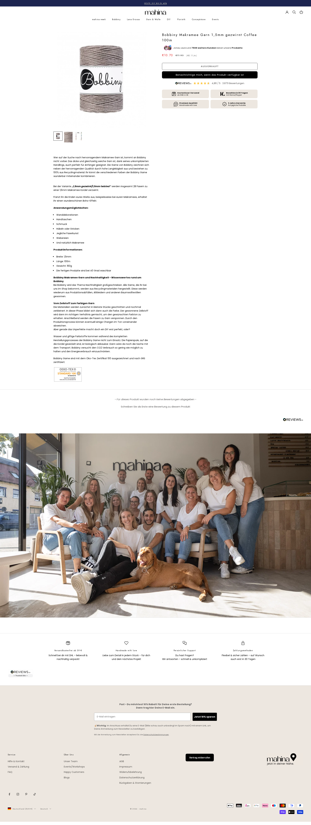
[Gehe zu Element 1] (58, 136)
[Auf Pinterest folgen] (26, 794)
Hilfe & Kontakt (16, 761)
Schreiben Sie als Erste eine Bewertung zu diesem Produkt (155, 406)
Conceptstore (199, 19)
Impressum (125, 766)
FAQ (10, 772)
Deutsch (44, 809)
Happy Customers (74, 772)
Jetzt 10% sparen (204, 716)
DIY (169, 19)
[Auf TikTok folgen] (34, 794)
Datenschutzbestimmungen (156, 734)
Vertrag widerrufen (199, 757)
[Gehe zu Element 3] (78, 136)
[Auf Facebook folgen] (9, 794)
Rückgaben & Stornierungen (135, 782)
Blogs (67, 777)
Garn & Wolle (153, 19)
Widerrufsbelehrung (130, 772)
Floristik (181, 19)
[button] (210, 74)
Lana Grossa (133, 19)
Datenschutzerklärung (131, 777)
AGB (121, 761)
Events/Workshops (74, 766)
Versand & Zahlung (18, 766)
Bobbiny (116, 19)
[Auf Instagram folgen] (17, 794)
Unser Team (71, 761)
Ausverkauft (210, 66)
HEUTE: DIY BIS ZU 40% (155, 3)
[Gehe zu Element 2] (68, 137)
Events (215, 19)
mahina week (99, 19)
